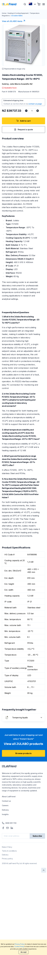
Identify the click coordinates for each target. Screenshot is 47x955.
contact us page (35, 104)
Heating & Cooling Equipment (18, 13)
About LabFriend (8, 796)
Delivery (5, 810)
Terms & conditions (9, 851)
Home (4, 13)
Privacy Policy (19, 944)
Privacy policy (7, 859)
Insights (5, 814)
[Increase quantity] (38, 111)
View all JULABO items (12, 21)
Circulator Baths (17, 16)
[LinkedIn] (12, 827)
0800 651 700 (10, 823)
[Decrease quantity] (26, 111)
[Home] (9, 4)
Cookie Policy (19, 946)
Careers (5, 805)
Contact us (6, 801)
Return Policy (7, 847)
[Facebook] (3, 827)
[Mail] (7, 827)
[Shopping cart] (38, 4)
